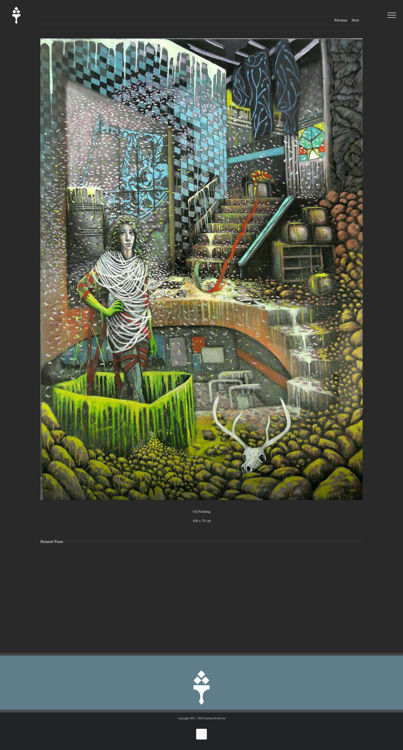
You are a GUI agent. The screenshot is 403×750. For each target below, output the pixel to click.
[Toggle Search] (379, 15)
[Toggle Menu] (391, 15)
